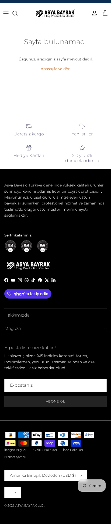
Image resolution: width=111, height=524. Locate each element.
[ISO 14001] (26, 246)
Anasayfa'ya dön (56, 68)
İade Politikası (73, 450)
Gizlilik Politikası (45, 450)
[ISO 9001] (10, 246)
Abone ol (55, 401)
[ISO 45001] (43, 246)
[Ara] (18, 13)
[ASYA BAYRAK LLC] (55, 13)
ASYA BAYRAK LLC (29, 505)
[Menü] (6, 13)
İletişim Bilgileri (15, 450)
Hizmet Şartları (15, 457)
